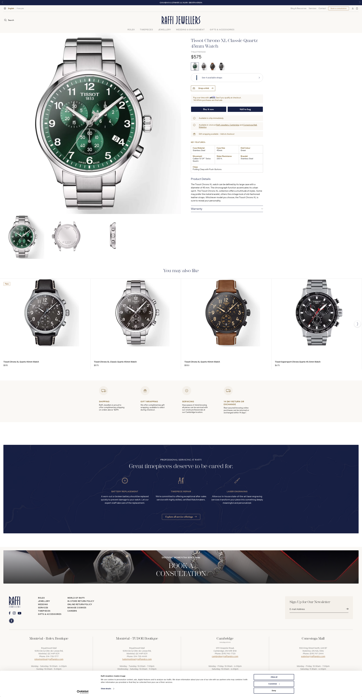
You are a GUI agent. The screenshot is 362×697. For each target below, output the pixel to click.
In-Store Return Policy (80, 601)
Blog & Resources (299, 8)
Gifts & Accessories (50, 614)
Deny (274, 691)
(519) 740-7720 (228, 653)
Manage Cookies (76, 608)
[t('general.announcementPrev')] (2, 2)
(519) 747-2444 (317, 653)
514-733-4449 (140, 656)
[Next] (357, 324)
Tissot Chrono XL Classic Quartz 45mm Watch (115, 362)
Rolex (41, 598)
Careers (72, 611)
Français (20, 8)
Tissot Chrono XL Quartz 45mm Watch (21, 362)
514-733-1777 (52, 656)
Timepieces (44, 611)
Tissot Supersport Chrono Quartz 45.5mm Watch (297, 362)
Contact (322, 8)
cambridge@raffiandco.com (225, 656)
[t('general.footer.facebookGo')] (9, 613)
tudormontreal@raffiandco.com (137, 659)
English (11, 8)
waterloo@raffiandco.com (313, 656)
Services (312, 8)
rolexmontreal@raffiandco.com (48, 659)
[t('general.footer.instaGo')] (14, 613)
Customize (272, 684)
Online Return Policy (79, 604)
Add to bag (245, 109)
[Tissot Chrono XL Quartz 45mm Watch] (212, 66)
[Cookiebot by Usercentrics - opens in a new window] (82, 692)
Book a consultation (339, 8)
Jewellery (44, 601)
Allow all (274, 677)
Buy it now (208, 109)
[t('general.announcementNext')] (360, 2)
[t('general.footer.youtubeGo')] (19, 613)
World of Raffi (76, 598)
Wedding (43, 604)
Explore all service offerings (179, 516)
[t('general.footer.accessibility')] (11, 620)
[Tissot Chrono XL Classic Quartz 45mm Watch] (195, 66)
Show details (106, 689)
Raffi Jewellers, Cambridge (227, 125)
